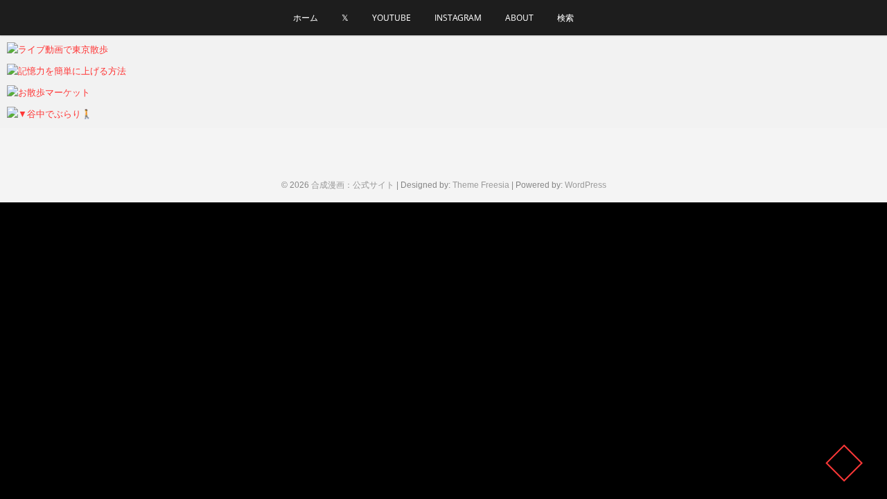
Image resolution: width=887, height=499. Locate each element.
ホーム (305, 18)
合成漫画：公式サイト (352, 185)
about (519, 18)
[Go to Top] (844, 463)
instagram (458, 18)
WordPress (585, 185)
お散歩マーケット (62, 93)
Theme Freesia (481, 185)
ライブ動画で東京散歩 (73, 50)
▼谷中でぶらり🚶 (64, 114)
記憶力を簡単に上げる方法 (83, 71)
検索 (565, 18)
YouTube (391, 18)
